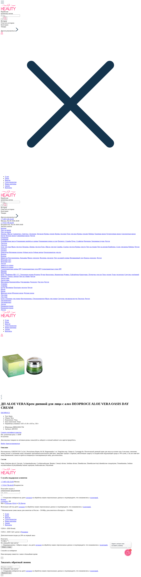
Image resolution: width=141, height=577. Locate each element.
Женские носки (6, 293)
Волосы (3, 254)
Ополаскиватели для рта (52, 252)
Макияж (4, 271)
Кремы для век (49, 234)
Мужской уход (6, 260)
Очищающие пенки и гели (48, 241)
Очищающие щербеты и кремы (27, 241)
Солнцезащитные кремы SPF (11, 269)
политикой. (94, 498)
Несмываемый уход (77, 258)
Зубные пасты (28, 252)
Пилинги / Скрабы (64, 241)
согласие (29, 498)
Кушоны (37, 274)
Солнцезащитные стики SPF (51, 269)
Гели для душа (6, 247)
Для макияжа (25, 282)
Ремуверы (87, 241)
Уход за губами (24, 276)
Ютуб (14, 503)
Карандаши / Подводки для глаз (90, 274)
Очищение (4, 237)
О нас (7, 176)
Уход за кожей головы (61, 258)
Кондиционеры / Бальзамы (17, 258)
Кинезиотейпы (14, 282)
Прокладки (5, 252)
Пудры (43, 274)
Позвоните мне (6, 573)
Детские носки (29, 293)
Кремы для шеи (82, 234)
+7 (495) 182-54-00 (7, 219)
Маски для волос (33, 258)
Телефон (4, 541)
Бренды (7, 180)
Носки (3, 289)
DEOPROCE (5, 413)
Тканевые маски (100, 234)
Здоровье (4, 284)
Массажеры (5, 282)
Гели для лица (72, 234)
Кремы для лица (60, 234)
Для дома (4, 295)
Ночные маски (11, 236)
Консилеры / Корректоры (54, 274)
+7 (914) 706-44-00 (7, 223)
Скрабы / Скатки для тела (66, 247)
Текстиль (81, 299)
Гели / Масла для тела (48, 247)
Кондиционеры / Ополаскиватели (33, 299)
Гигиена (4, 249)
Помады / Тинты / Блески (10, 276)
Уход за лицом (6, 230)
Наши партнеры (10, 184)
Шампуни (4, 258)
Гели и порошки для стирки (10, 299)
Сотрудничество (11, 182)
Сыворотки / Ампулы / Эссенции (24, 234)
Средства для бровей (131, 274)
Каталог (4, 228)
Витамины (9, 287)
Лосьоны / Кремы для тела (31, 247)
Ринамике (24, 532)
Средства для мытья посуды (68, 299)
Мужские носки (17, 293)
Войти (3, 443)
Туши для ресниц (118, 274)
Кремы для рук (80, 247)
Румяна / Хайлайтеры (71, 274)
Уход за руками (91, 247)
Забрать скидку (6, 547)
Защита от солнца (7, 265)
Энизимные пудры (97, 241)
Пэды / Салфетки (77, 241)
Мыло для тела (16, 247)
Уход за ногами (102, 247)
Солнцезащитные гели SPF (31, 269)
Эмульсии (40, 234)
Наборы (91, 234)
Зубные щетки (38, 252)
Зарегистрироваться (13, 443)
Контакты (8, 188)
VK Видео (21, 503)
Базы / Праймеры (7, 274)
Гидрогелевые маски (113, 234)
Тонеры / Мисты (6, 234)
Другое (32, 236)
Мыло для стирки (51, 299)
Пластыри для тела (20, 287)
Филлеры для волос (47, 258)
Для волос (33, 282)
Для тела (4, 243)
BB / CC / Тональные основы (23, 274)
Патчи (3, 236)
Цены (7, 178)
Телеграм (8, 503)
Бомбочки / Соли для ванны (118, 247)
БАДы (3, 287)
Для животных (6, 300)
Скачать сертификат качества (11, 432)
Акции (7, 186)
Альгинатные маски (128, 234)
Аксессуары (5, 278)
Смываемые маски (23, 236)
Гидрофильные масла (8, 241)
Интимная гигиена (15, 252)
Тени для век (106, 274)
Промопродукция (7, 306)
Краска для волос (90, 258)
